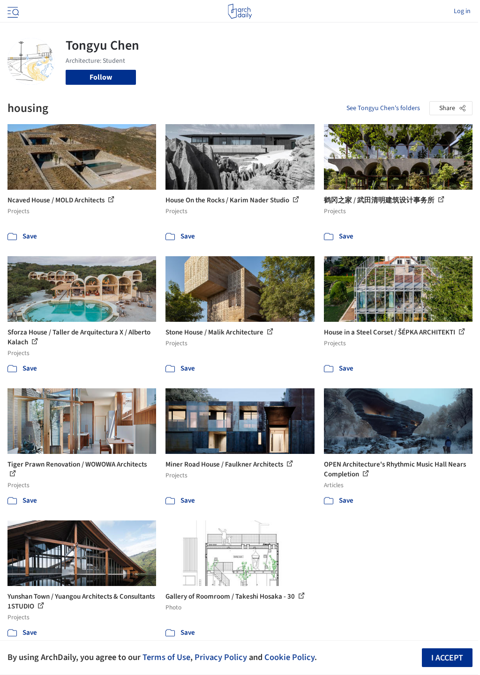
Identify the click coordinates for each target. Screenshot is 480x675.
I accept (447, 658)
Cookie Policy (289, 657)
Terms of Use (166, 657)
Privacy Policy (221, 657)
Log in (462, 11)
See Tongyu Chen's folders (383, 108)
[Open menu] (12, 11)
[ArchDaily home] (240, 11)
